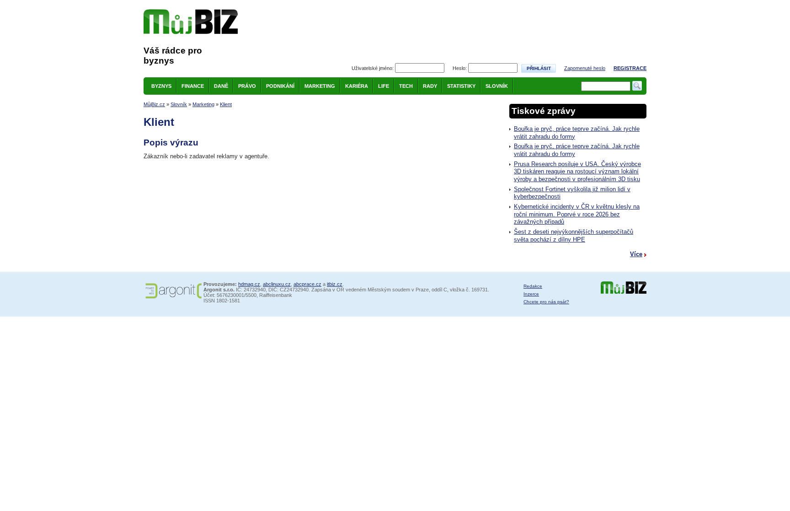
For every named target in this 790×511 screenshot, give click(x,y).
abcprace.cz (307, 284)
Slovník (497, 86)
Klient (226, 104)
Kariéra (356, 86)
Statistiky (461, 86)
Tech (406, 86)
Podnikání (280, 86)
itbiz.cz (334, 284)
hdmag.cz (249, 284)
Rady (430, 86)
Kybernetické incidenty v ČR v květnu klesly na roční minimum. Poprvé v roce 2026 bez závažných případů (577, 214)
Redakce (532, 286)
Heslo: (460, 68)
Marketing (319, 86)
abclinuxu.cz (277, 284)
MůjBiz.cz (154, 104)
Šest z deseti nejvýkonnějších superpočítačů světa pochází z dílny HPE (573, 235)
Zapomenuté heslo (584, 68)
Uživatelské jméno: (373, 68)
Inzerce (531, 293)
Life (383, 86)
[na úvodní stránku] (191, 21)
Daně (221, 86)
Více (636, 254)
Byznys (161, 86)
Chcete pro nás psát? (546, 301)
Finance (192, 86)
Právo (247, 86)
